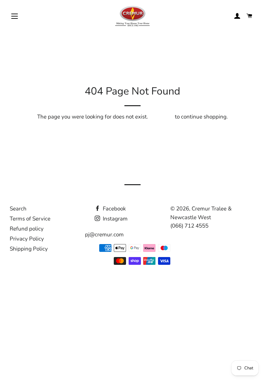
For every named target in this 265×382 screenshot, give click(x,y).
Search (18, 208)
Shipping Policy (29, 249)
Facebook (113, 208)
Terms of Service (30, 218)
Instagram (114, 218)
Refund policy (27, 228)
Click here (161, 116)
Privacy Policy (27, 238)
